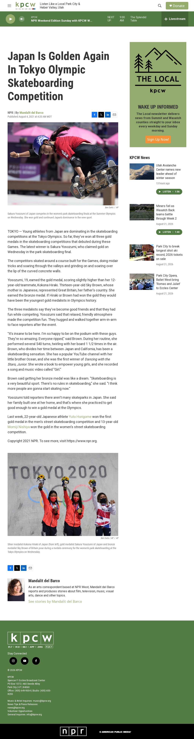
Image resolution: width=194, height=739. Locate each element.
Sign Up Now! (158, 139)
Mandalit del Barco (31, 113)
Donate (179, 6)
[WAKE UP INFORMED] (158, 70)
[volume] (22, 19)
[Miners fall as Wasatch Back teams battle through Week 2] (142, 212)
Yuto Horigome (80, 417)
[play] (10, 19)
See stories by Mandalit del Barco (55, 601)
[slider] (27, 19)
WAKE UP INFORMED (158, 107)
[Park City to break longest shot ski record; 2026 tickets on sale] (142, 252)
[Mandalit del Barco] (16, 589)
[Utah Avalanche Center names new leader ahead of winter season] (142, 171)
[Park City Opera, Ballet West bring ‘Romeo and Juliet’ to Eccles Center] (142, 282)
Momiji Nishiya (19, 427)
